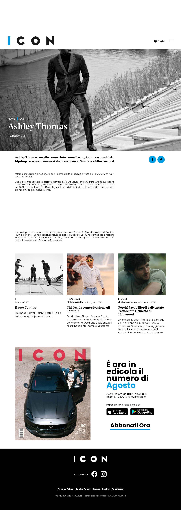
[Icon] (31, 44)
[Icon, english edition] (159, 41)
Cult (124, 299)
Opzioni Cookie (101, 489)
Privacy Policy (65, 489)
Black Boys (50, 187)
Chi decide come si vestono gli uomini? (88, 309)
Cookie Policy (82, 489)
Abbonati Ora (130, 425)
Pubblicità (117, 489)
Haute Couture (25, 308)
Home (11, 118)
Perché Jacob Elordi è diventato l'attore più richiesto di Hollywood (141, 311)
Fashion (74, 299)
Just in (24, 118)
